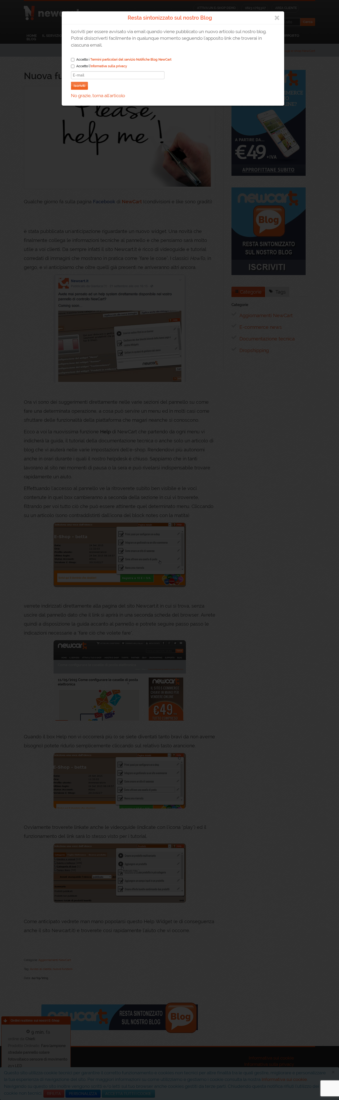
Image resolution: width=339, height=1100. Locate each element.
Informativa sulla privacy (108, 66)
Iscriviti (79, 86)
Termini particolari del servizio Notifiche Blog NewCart (130, 59)
